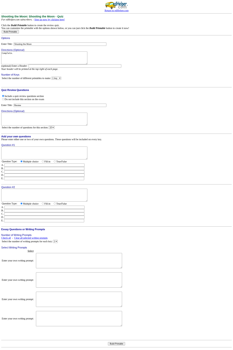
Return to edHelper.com (117, 10)
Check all (6, 238)
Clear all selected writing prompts (31, 238)
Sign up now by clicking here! (49, 19)
